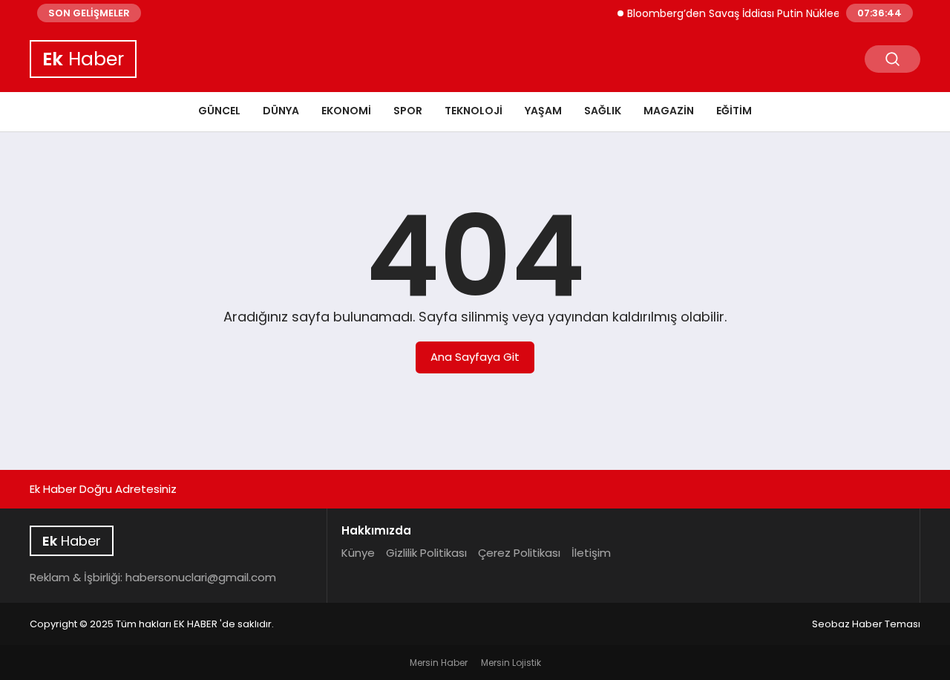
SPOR (407, 110)
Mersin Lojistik (511, 662)
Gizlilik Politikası (426, 552)
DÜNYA (281, 110)
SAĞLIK (602, 110)
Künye (358, 552)
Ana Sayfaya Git (475, 356)
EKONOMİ (346, 110)
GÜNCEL (219, 110)
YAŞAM (543, 110)
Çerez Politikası (519, 552)
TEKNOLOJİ (473, 110)
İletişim (591, 552)
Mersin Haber (439, 662)
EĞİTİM (734, 110)
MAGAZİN (668, 110)
